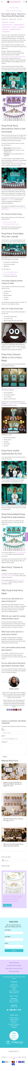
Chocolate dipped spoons (11, 272)
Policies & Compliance (14, 1024)
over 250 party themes (7, 575)
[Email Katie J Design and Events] (7, 1010)
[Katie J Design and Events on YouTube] (20, 1010)
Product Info (14, 984)
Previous (12, 7)
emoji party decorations (19, 24)
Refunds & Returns (14, 992)
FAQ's (14, 989)
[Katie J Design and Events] (14, 2)
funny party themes (6, 27)
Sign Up (14, 950)
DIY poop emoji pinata (10, 222)
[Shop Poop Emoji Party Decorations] (14, 121)
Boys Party (12, 22)
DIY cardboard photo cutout (11, 224)
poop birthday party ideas (15, 29)
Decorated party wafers (10, 274)
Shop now (7, 905)
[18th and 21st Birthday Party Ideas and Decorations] (14, 835)
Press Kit (14, 1027)
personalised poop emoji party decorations (13, 56)
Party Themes (5, 29)
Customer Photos (14, 1019)
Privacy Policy (14, 1026)
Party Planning (21, 27)
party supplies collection (13, 403)
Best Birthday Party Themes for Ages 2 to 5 (13, 819)
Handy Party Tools (14, 986)
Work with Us (14, 1021)
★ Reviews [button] (26, 537)
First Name (8, 930)
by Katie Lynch (4, 19)
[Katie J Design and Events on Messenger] (14, 1010)
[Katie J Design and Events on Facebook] (9, 1010)
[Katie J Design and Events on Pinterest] (16, 1010)
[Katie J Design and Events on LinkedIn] (13, 1010)
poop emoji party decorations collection (15, 388)
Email (3, 736)
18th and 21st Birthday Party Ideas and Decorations (13, 845)
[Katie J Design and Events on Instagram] (11, 1010)
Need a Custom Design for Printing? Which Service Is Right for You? (12, 784)
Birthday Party (5, 22)
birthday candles (15, 348)
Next (17, 7)
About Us (14, 1022)
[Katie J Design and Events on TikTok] (18, 1010)
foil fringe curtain (18, 162)
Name (3, 730)
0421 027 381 (14, 1006)
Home (8, 10)
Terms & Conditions (14, 991)
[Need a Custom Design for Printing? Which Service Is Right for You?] (14, 771)
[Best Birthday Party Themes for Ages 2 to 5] (14, 804)
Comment (4, 742)
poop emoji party (5, 31)
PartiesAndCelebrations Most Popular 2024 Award (14, 977)
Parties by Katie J (17, 10)
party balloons (10, 199)
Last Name (7, 936)
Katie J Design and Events (12, 1057)
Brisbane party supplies (7, 24)
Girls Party (14, 27)
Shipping (14, 987)
